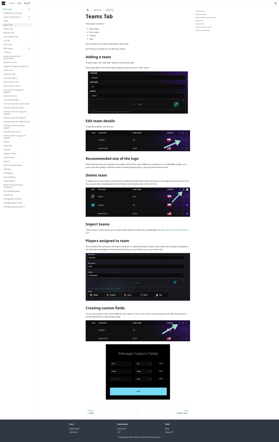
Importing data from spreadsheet (12, 57)
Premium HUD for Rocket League (14, 126)
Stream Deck (8, 157)
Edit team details (200, 14)
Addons (6, 161)
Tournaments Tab (10, 36)
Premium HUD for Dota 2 (13, 108)
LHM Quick (8, 44)
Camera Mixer (9, 181)
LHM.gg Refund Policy (12, 199)
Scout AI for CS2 (10, 62)
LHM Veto (7, 169)
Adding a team (200, 11)
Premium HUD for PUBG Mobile (16, 121)
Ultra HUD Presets (11, 100)
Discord (120, 428)
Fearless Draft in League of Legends (14, 136)
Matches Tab (8, 33)
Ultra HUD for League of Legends (13, 91)
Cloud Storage (9, 74)
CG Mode (7, 52)
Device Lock (8, 70)
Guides (12, 3)
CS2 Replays (8, 173)
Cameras (7, 149)
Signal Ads (7, 145)
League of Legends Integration (16, 66)
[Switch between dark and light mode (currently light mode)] (275, 3)
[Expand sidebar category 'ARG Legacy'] (29, 48)
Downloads (8, 195)
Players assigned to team (203, 27)
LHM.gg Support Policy (12, 203)
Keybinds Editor (9, 153)
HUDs (5, 21)
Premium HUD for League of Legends (15, 112)
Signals (6, 142)
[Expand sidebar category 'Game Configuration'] (29, 17)
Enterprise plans (10, 78)
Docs (20, 3)
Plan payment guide (11, 191)
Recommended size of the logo (205, 17)
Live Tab (6, 40)
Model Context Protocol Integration (13, 186)
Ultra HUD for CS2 (10, 82)
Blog (26, 3)
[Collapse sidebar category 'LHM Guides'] (29, 9)
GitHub (168, 432)
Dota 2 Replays (9, 177)
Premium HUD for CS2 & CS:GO (16, 104)
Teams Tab (7, 25)
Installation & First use (12, 13)
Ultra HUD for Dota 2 (12, 86)
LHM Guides (7, 9)
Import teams (199, 24)
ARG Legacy (8, 48)
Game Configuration (11, 17)
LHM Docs (73, 432)
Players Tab (8, 29)
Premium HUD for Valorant (14, 118)
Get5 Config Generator (12, 165)
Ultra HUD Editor (10, 96)
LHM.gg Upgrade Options (14, 207)
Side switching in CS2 (12, 132)
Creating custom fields (202, 30)
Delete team (199, 21)
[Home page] (88, 10)
